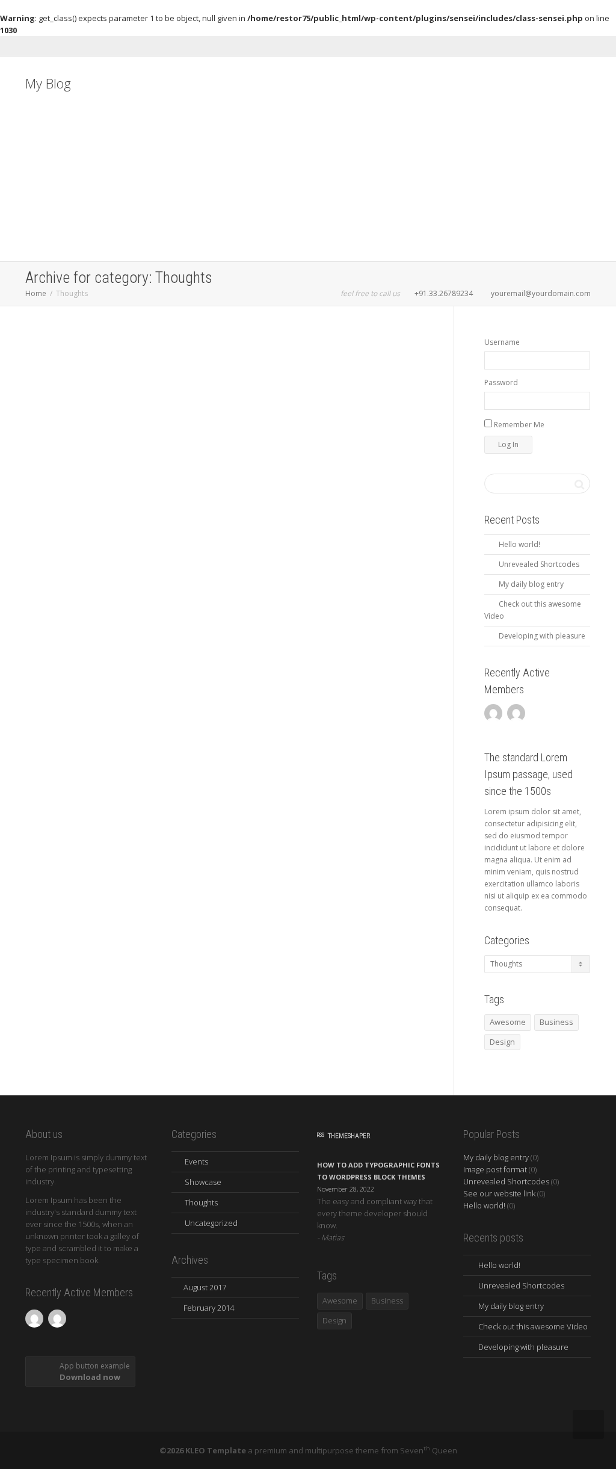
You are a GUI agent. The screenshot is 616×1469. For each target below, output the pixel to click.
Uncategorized (211, 1222)
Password (501, 382)
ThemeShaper (349, 1136)
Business (387, 1300)
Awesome (508, 1021)
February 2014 (208, 1307)
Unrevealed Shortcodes (539, 564)
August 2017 (204, 1287)
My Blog (48, 83)
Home (35, 293)
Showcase (203, 1182)
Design (502, 1041)
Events (196, 1161)
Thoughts (104, 411)
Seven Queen (428, 1450)
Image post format (495, 1169)
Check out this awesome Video (533, 1326)
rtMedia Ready (215, 397)
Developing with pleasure (542, 636)
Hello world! (519, 544)
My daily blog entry (82, 397)
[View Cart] (558, 791)
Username (502, 342)
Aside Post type (354, 561)
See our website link (499, 1193)
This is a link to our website (82, 719)
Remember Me (518, 424)
